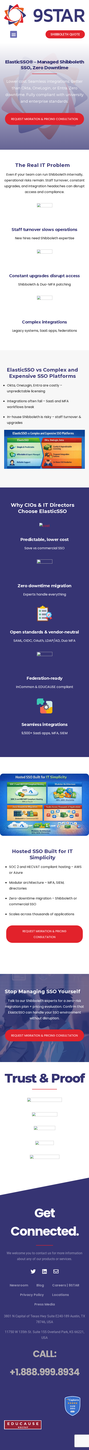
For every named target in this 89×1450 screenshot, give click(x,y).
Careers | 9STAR (65, 1285)
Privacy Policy (32, 1294)
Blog (40, 1285)
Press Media (44, 1304)
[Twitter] (33, 1271)
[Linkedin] (44, 1271)
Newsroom (19, 1285)
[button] (13, 34)
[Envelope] (56, 1271)
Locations (60, 1294)
